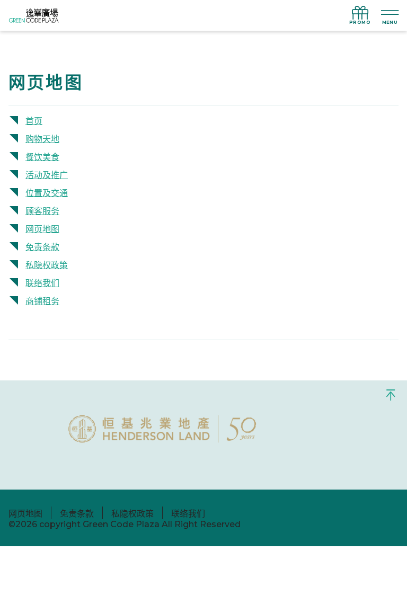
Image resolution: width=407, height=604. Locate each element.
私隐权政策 (46, 265)
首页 (33, 121)
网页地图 (42, 229)
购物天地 (42, 139)
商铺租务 (42, 301)
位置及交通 (46, 193)
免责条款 (42, 247)
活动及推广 (46, 175)
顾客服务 (42, 211)
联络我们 (42, 283)
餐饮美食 (42, 157)
